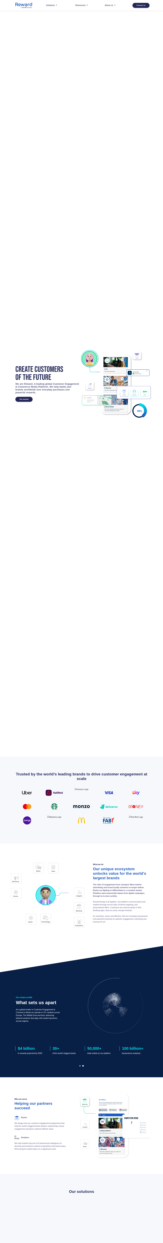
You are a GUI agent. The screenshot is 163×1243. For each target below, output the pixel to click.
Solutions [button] (50, 5)
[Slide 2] (83, 1066)
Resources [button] (80, 5)
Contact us (141, 5)
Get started (24, 399)
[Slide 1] (80, 1066)
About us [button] (109, 5)
